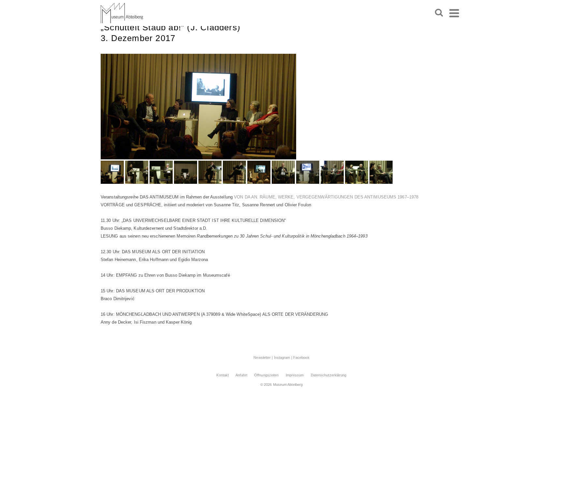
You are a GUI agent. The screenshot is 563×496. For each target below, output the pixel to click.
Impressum (295, 375)
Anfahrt (241, 375)
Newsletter (262, 357)
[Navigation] (454, 13)
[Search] (439, 13)
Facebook (301, 357)
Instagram (282, 357)
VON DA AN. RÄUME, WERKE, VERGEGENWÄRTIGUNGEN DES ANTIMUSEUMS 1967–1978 (326, 197)
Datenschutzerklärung (329, 375)
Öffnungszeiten (266, 375)
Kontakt (222, 375)
